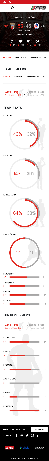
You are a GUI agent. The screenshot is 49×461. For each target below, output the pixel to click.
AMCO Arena (24, 31)
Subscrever (39, 429)
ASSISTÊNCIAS (33, 76)
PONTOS (6, 76)
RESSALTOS (18, 76)
